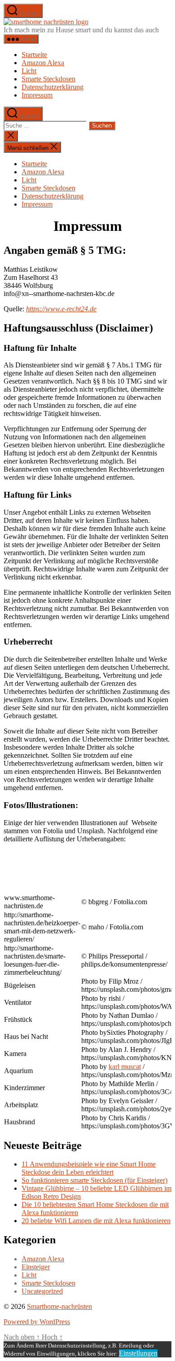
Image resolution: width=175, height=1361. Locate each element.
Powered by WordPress (37, 1322)
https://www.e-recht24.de (61, 309)
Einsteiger (36, 1267)
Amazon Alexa (43, 62)
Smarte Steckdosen (48, 79)
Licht (29, 71)
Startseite (34, 54)
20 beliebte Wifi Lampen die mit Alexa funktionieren (96, 1220)
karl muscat (125, 1066)
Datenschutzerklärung (52, 87)
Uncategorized (42, 1291)
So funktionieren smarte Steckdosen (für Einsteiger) (94, 1180)
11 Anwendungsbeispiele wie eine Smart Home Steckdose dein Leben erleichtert (89, 1168)
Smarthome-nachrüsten (59, 1306)
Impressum (37, 95)
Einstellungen (138, 1353)
